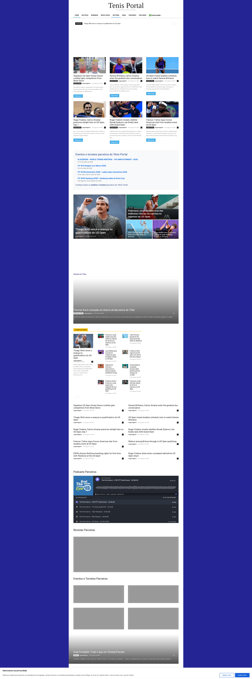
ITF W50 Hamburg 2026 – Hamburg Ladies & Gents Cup (101, 178)
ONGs (124, 15)
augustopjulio (86, 83)
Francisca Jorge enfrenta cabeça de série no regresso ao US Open (135, 385)
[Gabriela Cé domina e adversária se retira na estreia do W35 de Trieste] (101, 366)
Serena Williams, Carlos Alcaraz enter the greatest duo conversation (126, 77)
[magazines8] (126, 554)
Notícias (85, 15)
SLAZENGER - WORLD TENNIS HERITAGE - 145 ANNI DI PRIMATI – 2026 (108, 159)
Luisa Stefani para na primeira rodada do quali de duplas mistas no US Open (111, 355)
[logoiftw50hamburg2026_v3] (98, 618)
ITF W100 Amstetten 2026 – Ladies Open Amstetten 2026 (102, 172)
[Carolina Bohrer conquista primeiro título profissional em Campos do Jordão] (125, 366)
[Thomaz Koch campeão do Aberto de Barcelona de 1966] (126, 301)
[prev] (172, 23)
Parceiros (132, 15)
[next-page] (78, 397)
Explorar (142, 15)
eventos (94, 185)
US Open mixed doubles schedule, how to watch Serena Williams (161, 77)
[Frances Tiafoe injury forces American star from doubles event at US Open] (162, 109)
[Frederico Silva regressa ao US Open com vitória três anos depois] (125, 352)
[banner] (153, 618)
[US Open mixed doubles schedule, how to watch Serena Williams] (162, 65)
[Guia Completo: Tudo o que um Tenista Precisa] (121, 649)
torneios (103, 185)
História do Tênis (78, 313)
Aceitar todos (242, 675)
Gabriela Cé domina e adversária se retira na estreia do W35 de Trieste (111, 369)
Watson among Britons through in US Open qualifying (152, 441)
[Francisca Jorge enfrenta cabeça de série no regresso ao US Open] (125, 382)
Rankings (94, 15)
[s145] (153, 594)
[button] (176, 15)
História (116, 15)
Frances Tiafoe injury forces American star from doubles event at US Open (161, 122)
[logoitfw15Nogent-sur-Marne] (98, 594)
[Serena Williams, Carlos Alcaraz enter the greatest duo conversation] (126, 65)
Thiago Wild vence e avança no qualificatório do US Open (102, 23)
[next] (175, 23)
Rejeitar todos (226, 675)
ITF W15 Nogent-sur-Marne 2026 (92, 166)
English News (77, 83)
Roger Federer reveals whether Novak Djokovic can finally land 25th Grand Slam (124, 122)
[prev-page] (74, 397)
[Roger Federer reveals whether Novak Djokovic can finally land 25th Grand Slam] (126, 109)
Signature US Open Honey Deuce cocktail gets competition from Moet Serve (88, 78)
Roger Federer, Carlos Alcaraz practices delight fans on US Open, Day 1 (89, 122)
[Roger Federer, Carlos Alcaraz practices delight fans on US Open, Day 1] (89, 109)
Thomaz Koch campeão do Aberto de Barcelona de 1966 (104, 310)
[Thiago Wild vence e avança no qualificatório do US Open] (99, 217)
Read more (78, 96)
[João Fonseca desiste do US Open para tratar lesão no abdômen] (139, 229)
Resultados (105, 15)
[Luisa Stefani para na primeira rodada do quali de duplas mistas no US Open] (166, 229)
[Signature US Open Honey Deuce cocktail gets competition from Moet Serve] (89, 65)
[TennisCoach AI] (163, 348)
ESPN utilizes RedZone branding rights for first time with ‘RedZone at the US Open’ (97, 454)
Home (77, 15)
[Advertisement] (126, 41)
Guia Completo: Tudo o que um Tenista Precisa (98, 652)
